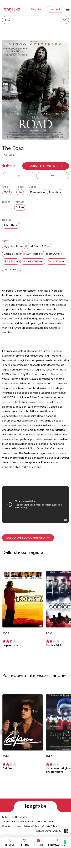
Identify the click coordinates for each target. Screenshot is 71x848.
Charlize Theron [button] (13, 253)
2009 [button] (7, 192)
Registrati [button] (37, 9)
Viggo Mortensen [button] (14, 246)
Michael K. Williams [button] (33, 261)
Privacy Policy (31, 826)
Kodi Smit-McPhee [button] (39, 246)
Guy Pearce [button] (33, 253)
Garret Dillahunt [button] (57, 261)
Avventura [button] (55, 192)
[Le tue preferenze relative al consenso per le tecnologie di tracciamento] (65, 842)
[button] (45, 166)
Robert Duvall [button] (52, 253)
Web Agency (43, 830)
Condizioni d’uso (11, 826)
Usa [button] (20, 192)
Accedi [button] (55, 9)
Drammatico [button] (37, 192)
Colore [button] (20, 207)
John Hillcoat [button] (11, 225)
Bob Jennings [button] (11, 269)
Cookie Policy (49, 826)
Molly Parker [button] (11, 261)
